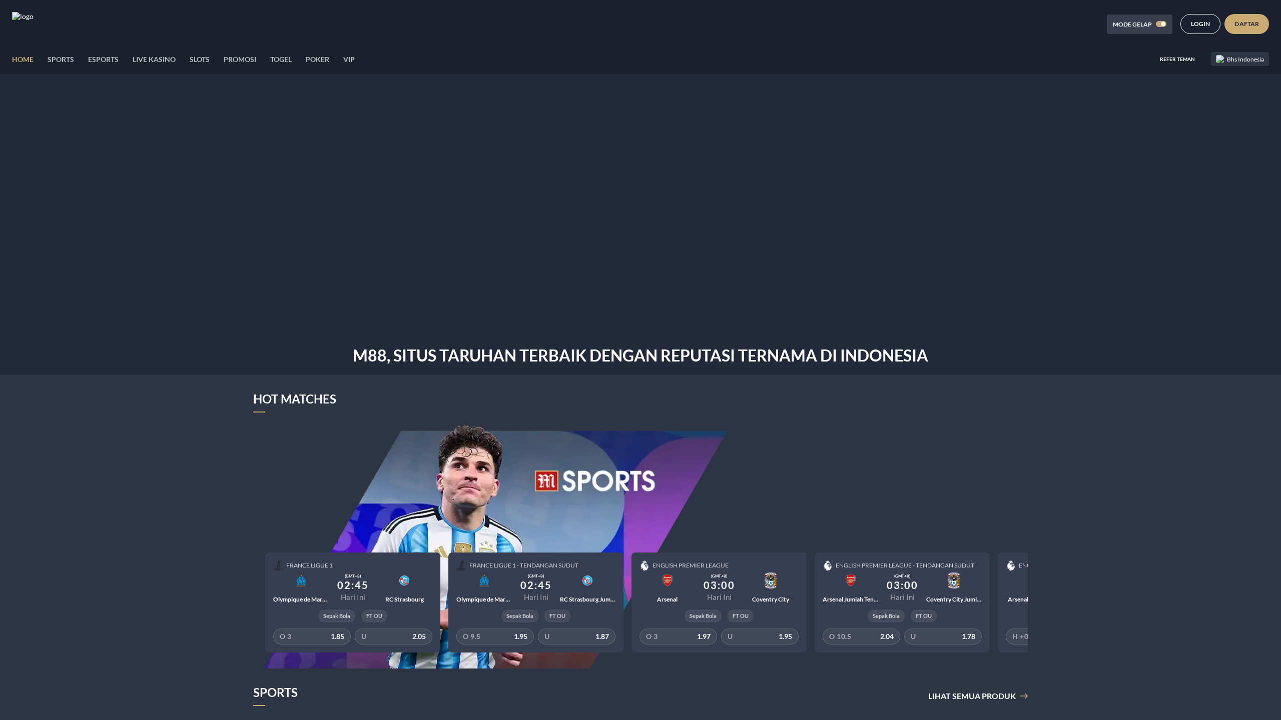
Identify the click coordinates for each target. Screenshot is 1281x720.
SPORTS (61, 59)
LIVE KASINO (154, 59)
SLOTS (200, 59)
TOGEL (281, 59)
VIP (349, 59)
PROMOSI (240, 59)
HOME (23, 59)
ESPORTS (103, 59)
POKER (317, 59)
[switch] (1161, 24)
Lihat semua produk (972, 695)
